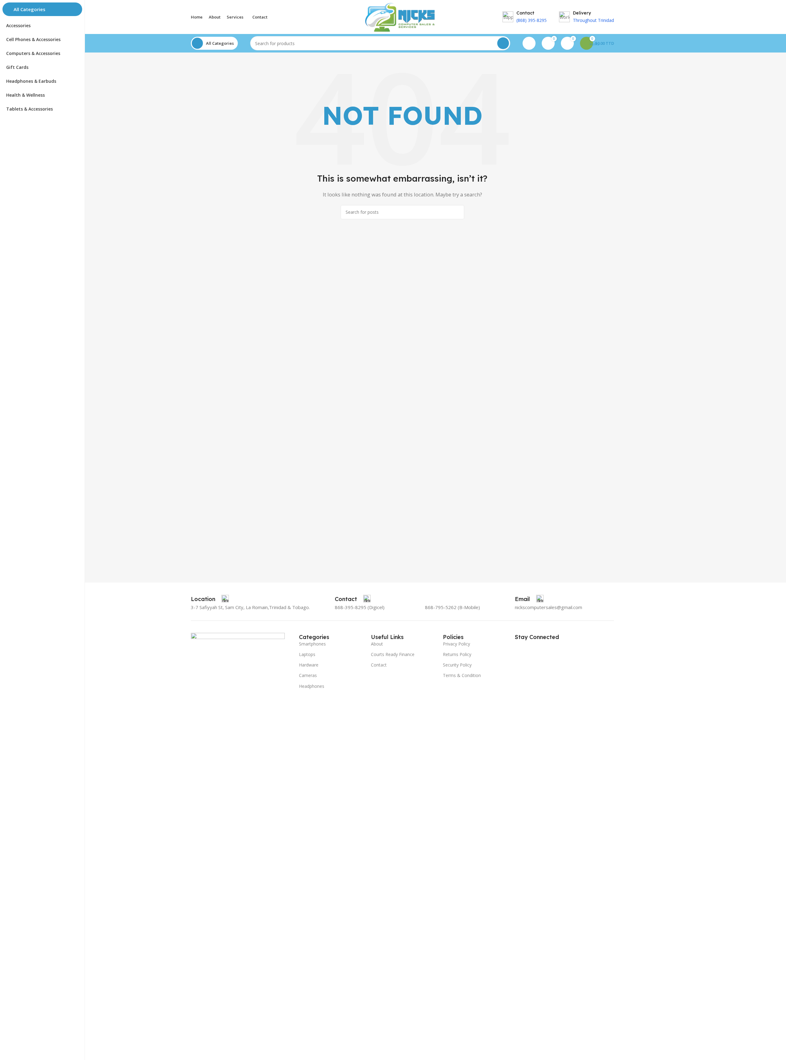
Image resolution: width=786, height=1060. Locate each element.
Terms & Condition (462, 675)
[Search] (503, 43)
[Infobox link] (210, 599)
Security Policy (457, 665)
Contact (379, 665)
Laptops (307, 654)
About (377, 644)
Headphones (311, 686)
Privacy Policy (456, 644)
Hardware (308, 665)
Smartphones (312, 644)
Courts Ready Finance (392, 654)
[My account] (529, 43)
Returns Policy (457, 654)
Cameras (308, 675)
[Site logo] (402, 16)
